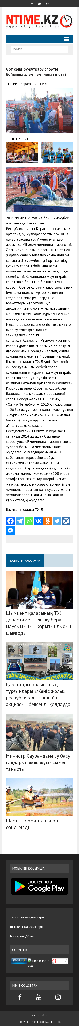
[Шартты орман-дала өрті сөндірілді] (39, 797)
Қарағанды (28, 84)
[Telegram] (20, 521)
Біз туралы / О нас (22, 936)
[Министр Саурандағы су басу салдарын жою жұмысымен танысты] (39, 732)
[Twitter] (57, 521)
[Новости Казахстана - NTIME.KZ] (39, 20)
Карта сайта (39, 1015)
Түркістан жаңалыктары (27, 917)
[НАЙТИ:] (39, 49)
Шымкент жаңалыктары (26, 927)
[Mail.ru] (66, 521)
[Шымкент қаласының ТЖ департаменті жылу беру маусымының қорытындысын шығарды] (39, 590)
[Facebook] (10, 521)
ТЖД (43, 84)
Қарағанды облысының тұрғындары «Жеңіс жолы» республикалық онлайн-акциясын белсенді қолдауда (38, 694)
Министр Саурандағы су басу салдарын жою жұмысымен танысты (38, 762)
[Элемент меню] (32, 3)
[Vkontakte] (38, 521)
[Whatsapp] (29, 521)
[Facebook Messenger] (10, 530)
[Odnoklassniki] (47, 521)
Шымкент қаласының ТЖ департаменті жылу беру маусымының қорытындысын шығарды (38, 623)
